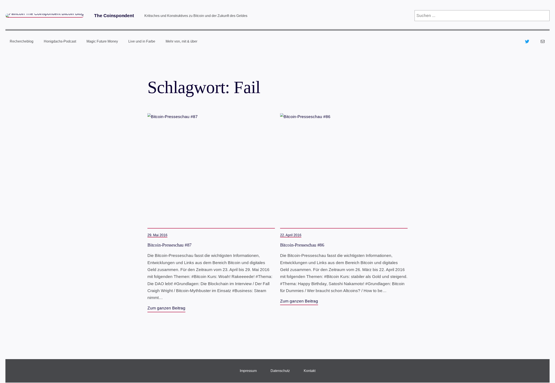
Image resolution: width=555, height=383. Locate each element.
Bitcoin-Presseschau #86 (302, 245)
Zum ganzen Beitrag (166, 308)
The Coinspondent (114, 15)
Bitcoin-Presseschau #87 (169, 245)
